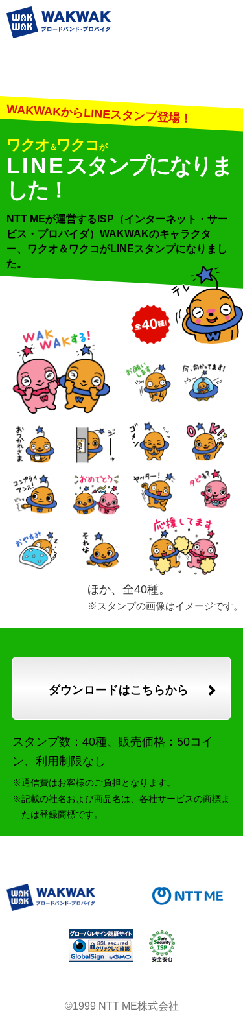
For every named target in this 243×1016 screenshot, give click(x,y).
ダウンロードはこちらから (119, 689)
